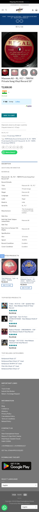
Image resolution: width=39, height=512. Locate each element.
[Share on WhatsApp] (3, 147)
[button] (4, 508)
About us (5, 411)
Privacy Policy (6, 414)
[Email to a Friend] (14, 147)
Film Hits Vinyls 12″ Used (10, 366)
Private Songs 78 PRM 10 (8, 143)
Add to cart (9, 115)
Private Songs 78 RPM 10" (21, 17)
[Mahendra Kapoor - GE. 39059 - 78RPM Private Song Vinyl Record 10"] (29, 267)
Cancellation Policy (8, 416)
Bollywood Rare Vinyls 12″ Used (13, 361)
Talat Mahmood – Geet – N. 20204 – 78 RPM (10, 279)
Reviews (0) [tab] (5, 172)
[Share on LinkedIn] (21, 147)
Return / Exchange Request (11, 394)
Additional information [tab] (11, 168)
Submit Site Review (8, 391)
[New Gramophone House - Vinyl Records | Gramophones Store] (19, 10)
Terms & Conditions (8, 419)
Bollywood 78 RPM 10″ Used (12, 363)
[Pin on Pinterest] (17, 147)
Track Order (6, 389)
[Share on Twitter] (10, 147)
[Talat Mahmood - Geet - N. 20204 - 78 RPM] (10, 267)
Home (4, 16)
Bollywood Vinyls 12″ (9, 358)
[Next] (34, 49)
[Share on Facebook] (7, 147)
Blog (3, 406)
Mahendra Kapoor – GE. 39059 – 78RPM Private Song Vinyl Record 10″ (27, 280)
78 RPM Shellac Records (14, 16)
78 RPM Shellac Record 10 (12, 139)
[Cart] (36, 10)
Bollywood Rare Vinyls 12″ (11, 369)
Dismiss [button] (26, 2)
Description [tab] (6, 164)
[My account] (33, 10)
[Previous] (4, 49)
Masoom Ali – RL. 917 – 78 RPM (26, 141)
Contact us (5, 409)
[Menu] (3, 9)
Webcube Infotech (24, 503)
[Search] (6, 10)
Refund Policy (6, 421)
